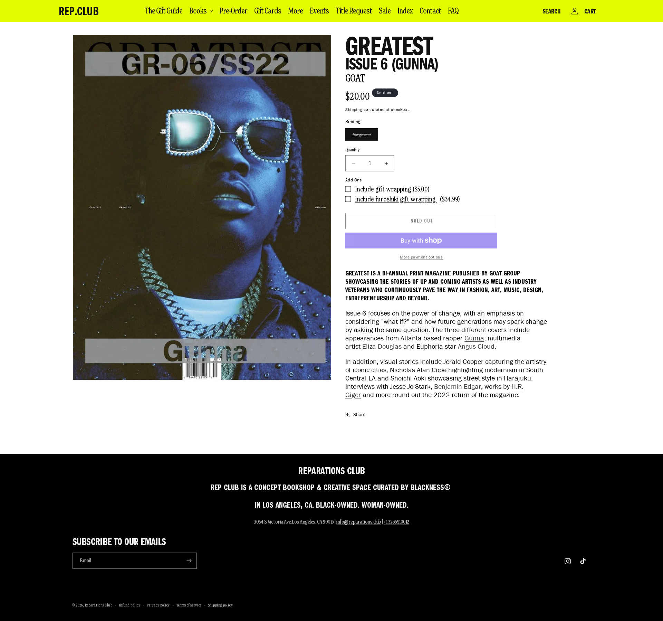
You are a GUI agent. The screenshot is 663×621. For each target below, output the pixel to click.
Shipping (354, 109)
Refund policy (130, 605)
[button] (201, 11)
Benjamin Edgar (457, 386)
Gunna (474, 338)
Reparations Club (99, 605)
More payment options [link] (421, 257)
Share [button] (359, 414)
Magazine (365, 136)
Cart (590, 11)
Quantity (352, 149)
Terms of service (189, 605)
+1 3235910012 (396, 521)
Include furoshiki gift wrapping (396, 199)
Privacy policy (158, 605)
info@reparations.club (358, 521)
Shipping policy (220, 605)
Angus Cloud (476, 346)
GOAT (355, 78)
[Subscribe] (188, 561)
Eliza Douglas (382, 346)
